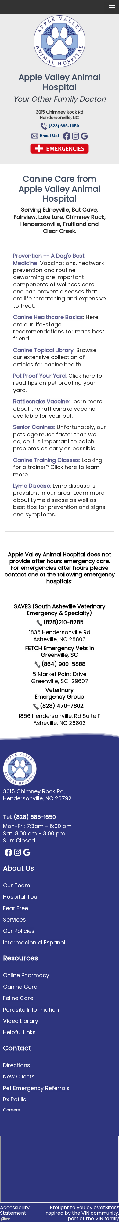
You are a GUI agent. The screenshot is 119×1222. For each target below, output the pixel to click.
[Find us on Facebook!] (66, 135)
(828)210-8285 (63, 622)
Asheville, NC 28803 (59, 723)
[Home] (59, 41)
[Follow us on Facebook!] (8, 852)
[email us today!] (39, 135)
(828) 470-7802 (62, 706)
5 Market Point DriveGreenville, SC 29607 (59, 677)
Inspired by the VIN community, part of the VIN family (81, 1215)
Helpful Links (19, 1032)
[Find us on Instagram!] (75, 135)
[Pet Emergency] (59, 148)
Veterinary (59, 690)
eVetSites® (106, 1207)
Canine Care (20, 987)
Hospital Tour (21, 896)
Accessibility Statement (15, 1210)
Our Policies (18, 931)
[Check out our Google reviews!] (84, 135)
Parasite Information (31, 1009)
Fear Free (15, 908)
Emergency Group (59, 696)
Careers (11, 1110)
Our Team (16, 885)
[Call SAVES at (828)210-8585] (39, 622)
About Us (18, 868)
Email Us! (49, 135)
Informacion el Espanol (34, 942)
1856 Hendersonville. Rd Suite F (59, 716)
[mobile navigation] (109, 7)
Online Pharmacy (26, 975)
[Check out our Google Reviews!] (27, 852)
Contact (17, 1048)
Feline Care (18, 998)
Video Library (20, 1021)
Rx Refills (14, 1099)
